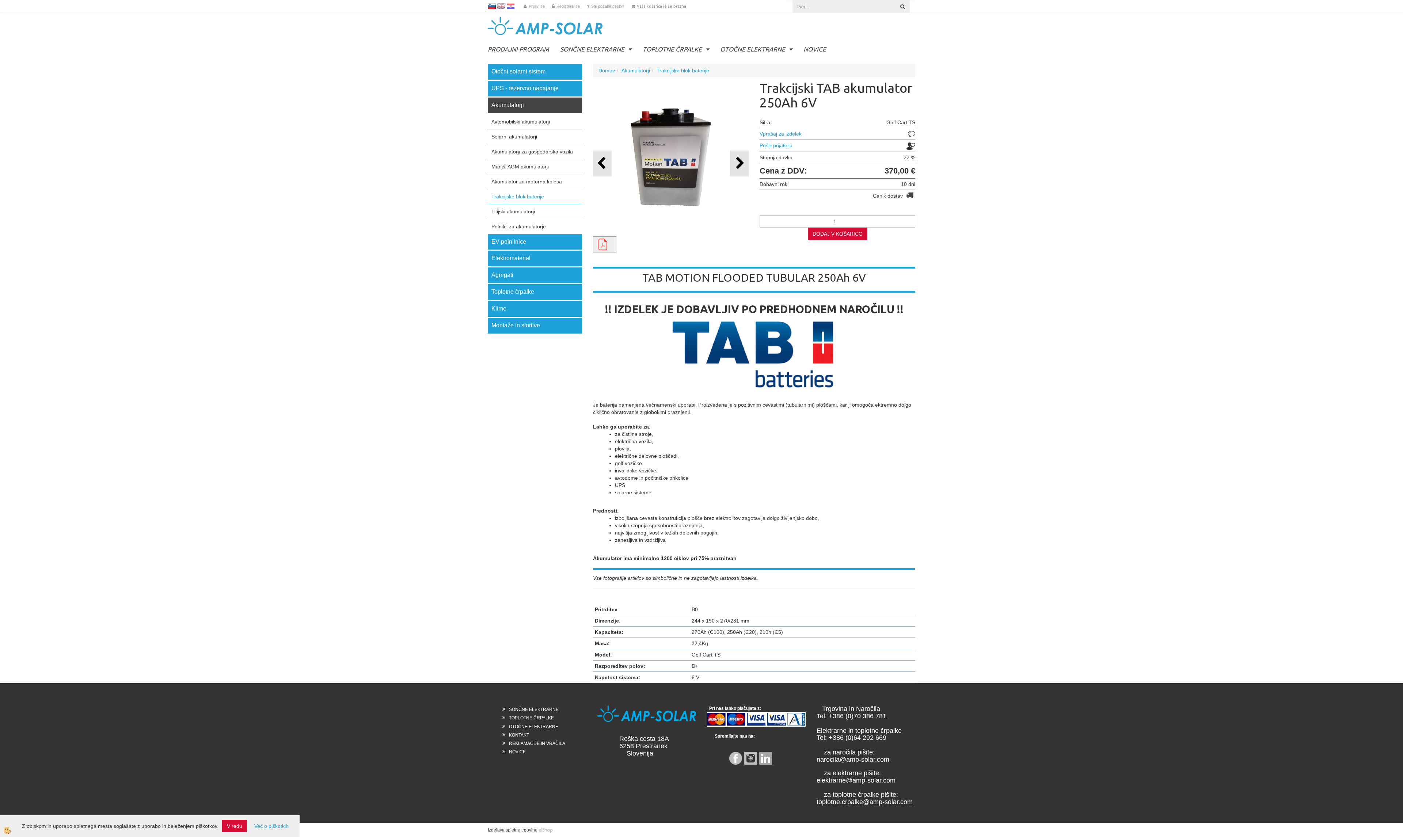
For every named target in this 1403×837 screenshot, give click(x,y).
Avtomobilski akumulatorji (520, 122)
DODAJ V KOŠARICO (838, 234)
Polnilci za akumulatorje (518, 226)
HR (511, 6)
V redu (234, 826)
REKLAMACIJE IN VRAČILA (537, 743)
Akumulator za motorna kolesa (526, 181)
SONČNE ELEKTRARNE (592, 49)
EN (501, 6)
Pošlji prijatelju (776, 145)
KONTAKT (519, 735)
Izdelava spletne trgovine (512, 830)
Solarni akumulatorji (514, 137)
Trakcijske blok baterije (517, 196)
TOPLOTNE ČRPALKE (672, 49)
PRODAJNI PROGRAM (518, 49)
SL (492, 6)
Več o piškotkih (271, 826)
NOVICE (814, 49)
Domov (606, 70)
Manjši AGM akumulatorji (520, 167)
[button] (739, 163)
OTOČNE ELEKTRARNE (752, 49)
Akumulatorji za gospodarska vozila (532, 152)
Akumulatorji (635, 70)
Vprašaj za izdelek (781, 134)
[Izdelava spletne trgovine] (546, 830)
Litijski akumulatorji (513, 211)
